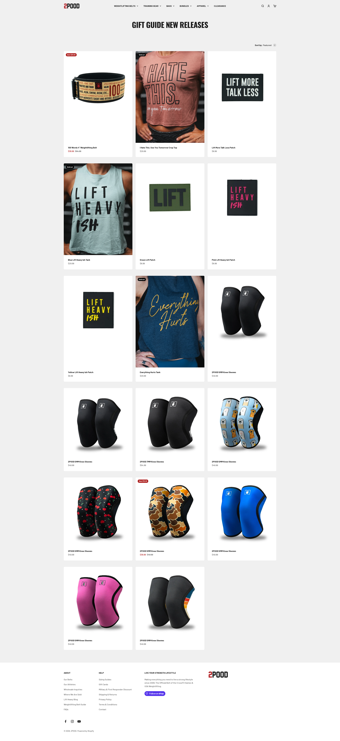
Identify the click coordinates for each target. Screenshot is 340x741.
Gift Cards (103, 684)
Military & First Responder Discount (115, 689)
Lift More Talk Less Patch (223, 147)
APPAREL (201, 6)
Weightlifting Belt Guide (75, 704)
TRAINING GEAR (150, 6)
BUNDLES (184, 6)
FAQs (66, 709)
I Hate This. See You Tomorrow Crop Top (158, 147)
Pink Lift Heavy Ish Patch (223, 260)
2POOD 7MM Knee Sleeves (152, 461)
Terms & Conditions (108, 704)
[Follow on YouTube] (79, 721)
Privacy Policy (105, 699)
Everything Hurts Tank (150, 372)
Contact (102, 709)
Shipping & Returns (108, 694)
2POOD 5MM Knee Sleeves (224, 372)
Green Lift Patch (147, 260)
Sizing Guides (105, 679)
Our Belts (68, 679)
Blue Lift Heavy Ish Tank (79, 260)
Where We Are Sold (73, 694)
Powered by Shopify (85, 731)
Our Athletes (70, 684)
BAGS (169, 6)
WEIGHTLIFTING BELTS (124, 6)
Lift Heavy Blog (71, 699)
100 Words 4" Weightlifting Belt (82, 147)
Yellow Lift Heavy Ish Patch (80, 372)
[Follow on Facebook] (65, 721)
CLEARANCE (220, 6)
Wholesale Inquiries (73, 689)
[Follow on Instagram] (72, 721)
